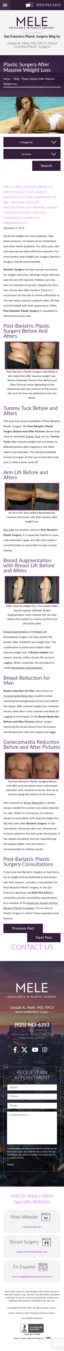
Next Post (44, 938)
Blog (16, 79)
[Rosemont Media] (47, 1338)
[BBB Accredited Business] (32, 1330)
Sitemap (19, 1313)
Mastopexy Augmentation (26, 668)
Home (6, 79)
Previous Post (23, 928)
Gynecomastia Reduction (18, 696)
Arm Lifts (8, 530)
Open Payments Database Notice (39, 1313)
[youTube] (37, 1051)
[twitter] (26, 1051)
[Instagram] (46, 1051)
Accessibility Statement (32, 1318)
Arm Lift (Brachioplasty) (20, 187)
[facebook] (16, 1051)
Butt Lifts (28, 192)
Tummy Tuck (33, 436)
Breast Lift (40, 631)
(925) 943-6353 (32, 1025)
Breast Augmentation (16, 631)
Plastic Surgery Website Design (27, 1338)
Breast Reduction (34, 802)
